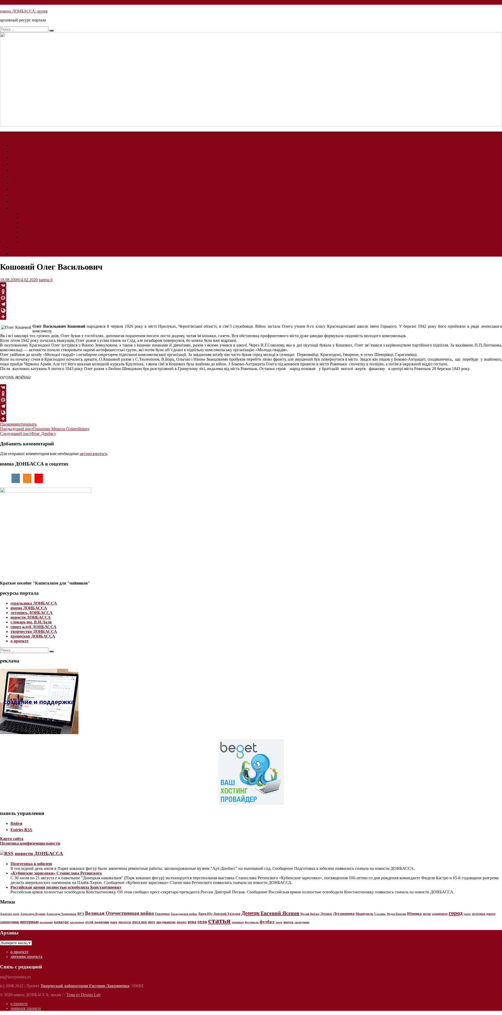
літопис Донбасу (36, 232)
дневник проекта (29, 247)
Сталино (380, 913)
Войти (16, 823)
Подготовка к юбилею (31, 863)
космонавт (77, 922)
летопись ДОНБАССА (31, 612)
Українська (23, 208)
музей (89, 922)
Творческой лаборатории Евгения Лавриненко (85, 986)
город (456, 913)
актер (427, 914)
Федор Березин (396, 913)
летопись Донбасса (31, 170)
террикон (238, 922)
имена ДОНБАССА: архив (24, 2)
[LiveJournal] (251, 310)
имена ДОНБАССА (28, 608)
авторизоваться (93, 453)
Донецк (250, 913)
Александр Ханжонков (61, 913)
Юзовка (414, 913)
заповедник (9, 922)
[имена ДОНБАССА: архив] (251, 125)
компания (46, 922)
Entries (21, 829)
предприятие (166, 922)
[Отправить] (251, 317)
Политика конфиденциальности (30, 843)
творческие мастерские (34, 195)
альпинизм (440, 914)
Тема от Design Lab (83, 995)
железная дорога (483, 914)
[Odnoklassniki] (251, 291)
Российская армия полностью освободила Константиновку (66, 887)
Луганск (326, 914)
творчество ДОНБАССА (33, 631)
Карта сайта (11, 838)
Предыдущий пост (44, 429)
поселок (139, 922)
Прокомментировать (18, 424)
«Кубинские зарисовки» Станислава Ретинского (56, 873)
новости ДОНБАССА (30, 617)
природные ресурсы (31, 176)
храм (279, 922)
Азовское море (9, 913)
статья (219, 920)
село (202, 921)
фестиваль (252, 922)
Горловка (162, 914)
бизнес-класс (25, 151)
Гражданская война (184, 913)
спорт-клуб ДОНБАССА (33, 627)
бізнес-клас (31, 218)
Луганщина (344, 913)
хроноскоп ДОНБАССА (32, 636)
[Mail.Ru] (251, 298)
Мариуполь (364, 914)
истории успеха (28, 157)
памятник (101, 922)
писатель (124, 922)
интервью (29, 922)
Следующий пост (28, 433)
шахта (288, 922)
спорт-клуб (23, 189)
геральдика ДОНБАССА (33, 603)
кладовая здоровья (30, 164)
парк (113, 922)
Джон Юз (205, 914)
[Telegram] (251, 304)
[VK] (251, 285)
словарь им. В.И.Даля (31, 622)
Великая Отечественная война (119, 913)
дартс (467, 913)
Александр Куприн (32, 913)
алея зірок (29, 213)
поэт (151, 922)
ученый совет (26, 201)
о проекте (19, 641)
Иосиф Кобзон (309, 913)
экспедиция (301, 922)
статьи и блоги (27, 253)
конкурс (61, 922)
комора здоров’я (35, 227)
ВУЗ (80, 914)
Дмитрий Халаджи (226, 914)
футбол (267, 921)
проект (182, 922)
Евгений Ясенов (280, 913)
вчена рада (30, 222)
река (192, 922)
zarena (44, 279)
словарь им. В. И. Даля (34, 182)
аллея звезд (23, 145)
